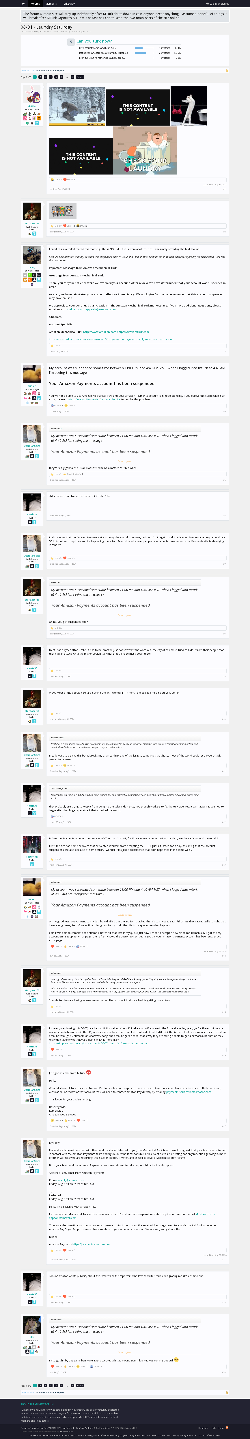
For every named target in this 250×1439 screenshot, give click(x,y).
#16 (224, 1055)
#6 (224, 515)
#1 (224, 189)
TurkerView (68, 3)
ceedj (32, 267)
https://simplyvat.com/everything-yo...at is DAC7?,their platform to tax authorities (99, 1043)
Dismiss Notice (226, 13)
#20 (224, 1372)
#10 (224, 719)
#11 (224, 771)
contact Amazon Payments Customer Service (93, 399)
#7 (224, 564)
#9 (224, 676)
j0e (32, 1336)
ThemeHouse (66, 1431)
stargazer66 (32, 223)
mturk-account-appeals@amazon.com (90, 309)
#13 (224, 865)
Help (214, 1428)
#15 (224, 1012)
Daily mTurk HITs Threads (46, 31)
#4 (224, 411)
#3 (224, 351)
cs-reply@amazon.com (70, 1180)
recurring (32, 856)
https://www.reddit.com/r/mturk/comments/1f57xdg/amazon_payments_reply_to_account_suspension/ (111, 339)
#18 (224, 1259)
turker (32, 385)
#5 (224, 480)
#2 (224, 231)
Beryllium (203, 1428)
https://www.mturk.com (133, 332)
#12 (224, 822)
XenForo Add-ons (84, 1428)
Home (23, 3)
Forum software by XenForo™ (47, 1428)
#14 (224, 956)
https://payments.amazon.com (91, 1244)
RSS (227, 1427)
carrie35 (32, 514)
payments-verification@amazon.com (188, 1092)
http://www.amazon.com (99, 332)
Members (51, 3)
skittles (74, 31)
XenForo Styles (103, 1428)
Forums (35, 3)
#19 (224, 1302)
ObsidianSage (32, 445)
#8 (224, 633)
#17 (224, 1126)
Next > (80, 77)
